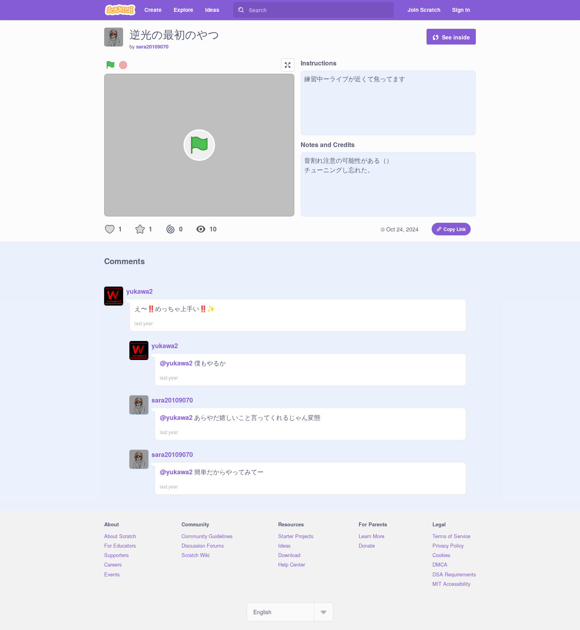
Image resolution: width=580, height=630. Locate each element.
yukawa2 (139, 291)
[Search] (241, 10)
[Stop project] (123, 65)
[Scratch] (120, 10)
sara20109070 (152, 46)
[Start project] (110, 65)
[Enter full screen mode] (287, 65)
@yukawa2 (176, 362)
